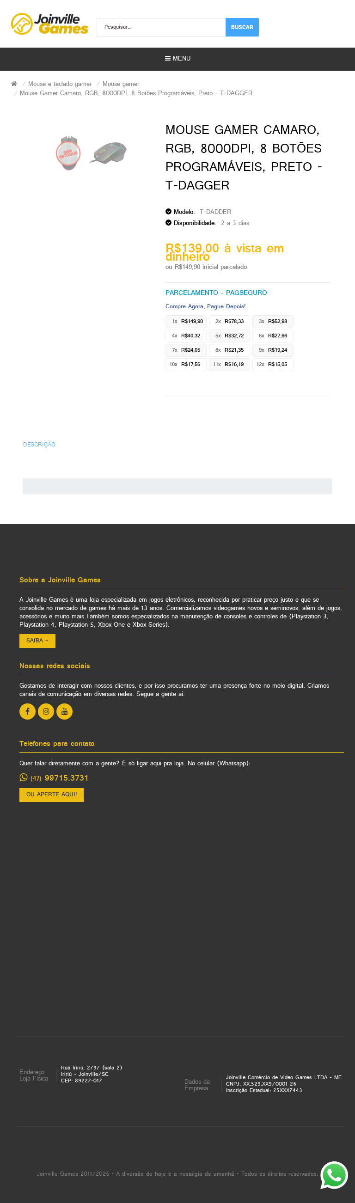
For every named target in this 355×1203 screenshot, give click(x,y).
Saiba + (37, 641)
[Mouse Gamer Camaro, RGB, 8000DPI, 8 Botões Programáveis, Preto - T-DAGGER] (68, 153)
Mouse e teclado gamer (60, 84)
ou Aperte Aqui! (51, 795)
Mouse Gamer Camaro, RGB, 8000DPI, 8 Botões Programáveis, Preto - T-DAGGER (136, 93)
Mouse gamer (121, 84)
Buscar (242, 27)
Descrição (39, 444)
